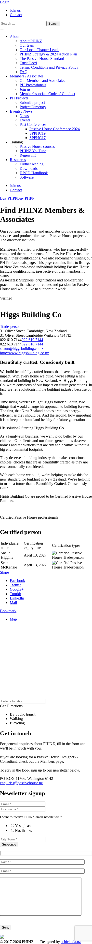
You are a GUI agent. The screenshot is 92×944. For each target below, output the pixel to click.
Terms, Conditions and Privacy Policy (49, 67)
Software (27, 177)
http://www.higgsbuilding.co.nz (24, 353)
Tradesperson (10, 326)
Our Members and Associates (42, 80)
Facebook (17, 581)
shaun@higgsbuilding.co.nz (21, 348)
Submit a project (32, 102)
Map (13, 619)
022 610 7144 (32, 340)
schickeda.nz (71, 942)
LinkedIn (17, 598)
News (24, 116)
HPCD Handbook (34, 173)
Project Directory (33, 107)
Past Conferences (33, 124)
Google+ (17, 589)
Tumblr (15, 594)
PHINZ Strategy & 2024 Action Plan (48, 54)
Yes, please (23, 826)
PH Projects (19, 98)
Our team (27, 45)
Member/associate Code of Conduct (47, 94)
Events (25, 120)
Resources (18, 160)
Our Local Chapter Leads (39, 50)
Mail (13, 603)
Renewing (28, 155)
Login (4, 2)
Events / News (21, 111)
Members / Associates (26, 76)
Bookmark (8, 611)
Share (4, 572)
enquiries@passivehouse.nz (21, 783)
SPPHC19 (37, 133)
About (15, 36)
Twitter (15, 585)
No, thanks (23, 830)
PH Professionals (33, 85)
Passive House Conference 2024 (54, 129)
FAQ (23, 72)
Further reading (31, 164)
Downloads (29, 168)
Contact (16, 15)
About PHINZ (31, 41)
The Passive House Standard (42, 58)
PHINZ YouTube (33, 151)
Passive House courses (37, 146)
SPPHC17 (37, 138)
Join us (15, 10)
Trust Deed (28, 63)
